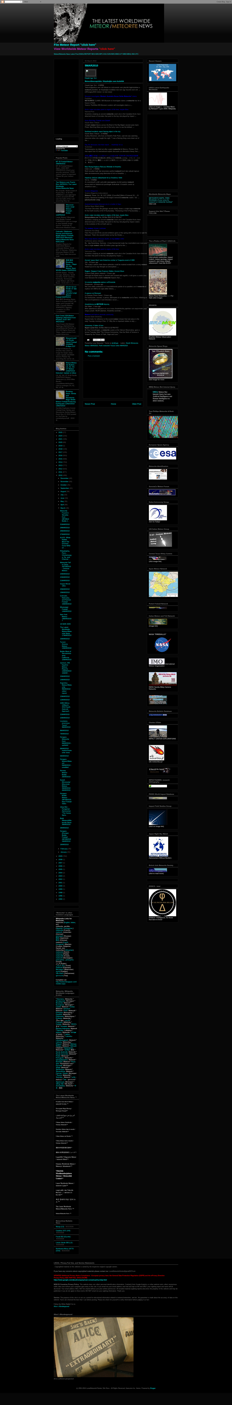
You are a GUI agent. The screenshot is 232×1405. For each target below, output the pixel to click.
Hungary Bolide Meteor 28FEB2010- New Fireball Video (66, 798)
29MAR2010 (65, 528)
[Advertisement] (113, 379)
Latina (67, 1034)
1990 (60, 899)
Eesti (65, 1011)
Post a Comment (94, 356)
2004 (60, 873)
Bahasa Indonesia (63, 1028)
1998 (60, 892)
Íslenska (60, 1030)
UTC (136, 54)
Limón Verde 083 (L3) (64, 1243)
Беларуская (60, 1001)
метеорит (59, 936)
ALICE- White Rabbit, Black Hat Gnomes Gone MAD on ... (65, 543)
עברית (73, 1032)
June (63, 498)
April (62, 505)
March (63, 508)
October (64, 485)
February (64, 849)
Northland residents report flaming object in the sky (102, 131)
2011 (60, 472)
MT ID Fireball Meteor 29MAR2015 (64, 163)
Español (59, 1014)
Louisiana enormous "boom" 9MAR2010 (65, 724)
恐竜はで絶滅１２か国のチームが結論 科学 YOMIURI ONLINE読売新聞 (111, 156)
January (64, 852)
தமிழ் (73, 1077)
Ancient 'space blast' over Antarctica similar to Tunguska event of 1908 (109, 260)
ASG (105, 54)
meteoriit (59, 967)
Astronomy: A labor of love (94, 325)
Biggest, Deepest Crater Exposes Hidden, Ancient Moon (104, 271)
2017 (60, 452)
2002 (60, 879)
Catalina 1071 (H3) (63, 1231)
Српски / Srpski (62, 1073)
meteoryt (59, 954)
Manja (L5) (60, 1227)
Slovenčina (60, 1069)
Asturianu (60, 999)
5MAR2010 (64, 756)
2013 (60, 465)
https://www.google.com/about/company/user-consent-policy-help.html (80, 1280)
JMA (133, 54)
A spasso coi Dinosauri (93, 293)
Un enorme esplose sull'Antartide (100, 282)
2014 (60, 462)
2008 (60, 859)
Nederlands (68, 1048)
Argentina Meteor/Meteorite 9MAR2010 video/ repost (66, 688)
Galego (58, 1024)
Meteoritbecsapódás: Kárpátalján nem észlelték (104, 81)
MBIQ (129, 54)
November (65, 481)
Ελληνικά (59, 1012)
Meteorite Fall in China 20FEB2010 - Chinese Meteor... (65, 566)
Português (60, 1058)
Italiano (58, 1032)
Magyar (59, 1044)
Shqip (58, 1067)
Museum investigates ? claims (111, 96)
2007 (60, 863)
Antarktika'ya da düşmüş (97, 304)
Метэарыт (60, 969)
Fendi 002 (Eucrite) (63, 1237)
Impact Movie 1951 (65, 585)
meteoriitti (59, 956)
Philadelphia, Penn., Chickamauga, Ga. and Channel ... (65, 555)
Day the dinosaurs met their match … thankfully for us (104, 145)
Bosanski (59, 1003)
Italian (73, 922)
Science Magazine (91, 191)
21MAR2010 (65, 580)
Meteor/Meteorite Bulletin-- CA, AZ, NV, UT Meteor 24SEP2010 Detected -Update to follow (66, 368)
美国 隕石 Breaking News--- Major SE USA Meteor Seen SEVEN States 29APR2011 (66, 265)
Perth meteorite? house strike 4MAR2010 (113, 346)
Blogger (152, 1388)
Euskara (59, 1018)
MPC (101, 54)
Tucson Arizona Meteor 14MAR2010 (65, 645)
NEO (93, 54)
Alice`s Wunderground (61, 1306)
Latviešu (68, 1036)
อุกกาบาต (59, 976)
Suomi (59, 1075)
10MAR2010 (65, 718)
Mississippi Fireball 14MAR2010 (65, 609)
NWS (113, 54)
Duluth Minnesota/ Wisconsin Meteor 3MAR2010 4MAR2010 (65, 785)
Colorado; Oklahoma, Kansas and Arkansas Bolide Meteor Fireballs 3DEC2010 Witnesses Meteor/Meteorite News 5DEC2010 (65, 236)
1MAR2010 (64, 844)
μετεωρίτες (70, 960)
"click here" (88, 44)
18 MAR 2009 (65, 624)
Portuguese (68, 928)
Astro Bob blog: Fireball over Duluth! (97, 120)
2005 (60, 869)
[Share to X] (99, 340)
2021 (60, 439)
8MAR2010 (64, 730)
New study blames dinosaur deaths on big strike (104, 239)
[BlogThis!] (96, 340)
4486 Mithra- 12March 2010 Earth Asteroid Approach (65, 707)
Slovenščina (60, 1071)
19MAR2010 (65, 592)
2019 (60, 446)
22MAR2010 (65, 577)
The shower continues (95, 228)
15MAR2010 (65, 676)
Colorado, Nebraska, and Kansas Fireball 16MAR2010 (65, 600)
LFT (121, 54)
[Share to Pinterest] (103, 340)
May (62, 501)
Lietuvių (59, 1042)
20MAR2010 (65, 589)
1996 (60, 896)
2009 (60, 856)
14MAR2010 (65, 680)
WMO (117, 54)
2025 (60, 432)
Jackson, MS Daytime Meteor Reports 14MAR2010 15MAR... (65, 668)
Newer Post (90, 404)
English (67, 922)
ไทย (64, 1079)
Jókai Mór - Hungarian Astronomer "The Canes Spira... (65, 811)
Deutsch (67, 1009)
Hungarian (60, 944)
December (65, 478)
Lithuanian (69, 950)
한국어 (73, 1024)
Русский (59, 1065)
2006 (60, 866)
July (62, 495)
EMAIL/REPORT (85, 54)
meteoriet (59, 952)
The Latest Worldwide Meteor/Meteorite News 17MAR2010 (66, 631)
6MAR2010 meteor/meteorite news (66, 751)
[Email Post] (88, 340)
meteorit (59, 932)
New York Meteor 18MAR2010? (65, 618)
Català (58, 1007)
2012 (60, 469)
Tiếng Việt (59, 1084)
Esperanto (60, 1016)
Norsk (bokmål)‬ (62, 1052)
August (63, 491)
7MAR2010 (64, 734)
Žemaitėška (60, 1086)
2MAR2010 (64, 828)
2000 (60, 886)
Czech (65, 942)
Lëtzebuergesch (62, 1040)
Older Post (136, 404)
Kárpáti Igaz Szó (91, 78)
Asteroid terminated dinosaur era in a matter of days (103, 204)
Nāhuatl (73, 1046)
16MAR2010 (65, 639)
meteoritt (59, 958)
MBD (124, 54)
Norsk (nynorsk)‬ (62, 1054)
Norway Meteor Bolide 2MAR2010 (65, 774)
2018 (60, 449)
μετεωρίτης (60, 960)
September (65, 488)
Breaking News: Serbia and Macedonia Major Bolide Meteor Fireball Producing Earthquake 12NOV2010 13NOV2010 (66, 398)
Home (113, 404)
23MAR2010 (65, 574)
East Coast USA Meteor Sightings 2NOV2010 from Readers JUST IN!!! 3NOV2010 (66, 319)
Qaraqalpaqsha (62, 1060)
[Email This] (94, 340)
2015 (60, 459)
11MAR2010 (64, 714)
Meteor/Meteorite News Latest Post (66, 54)
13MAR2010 (65, 696)
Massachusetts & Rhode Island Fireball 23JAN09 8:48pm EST (71, 342)
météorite (59, 930)
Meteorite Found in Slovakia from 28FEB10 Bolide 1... (64, 516)
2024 (60, 436)
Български (60, 1005)
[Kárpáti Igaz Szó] (91, 75)
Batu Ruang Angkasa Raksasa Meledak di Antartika (103, 167)
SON (109, 54)
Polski (58, 1056)
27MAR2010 (65, 534)
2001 (60, 883)
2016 (60, 455)
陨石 (57, 940)
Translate (64, 150)
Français (59, 1022)
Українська (60, 1082)
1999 (60, 889)
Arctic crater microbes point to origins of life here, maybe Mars (107, 109)
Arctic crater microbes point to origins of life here (102, 249)
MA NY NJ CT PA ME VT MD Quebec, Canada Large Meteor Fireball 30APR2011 (66, 292)
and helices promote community (99, 314)
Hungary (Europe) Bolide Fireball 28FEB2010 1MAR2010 (65, 836)
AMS (97, 54)
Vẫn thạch (60, 973)
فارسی (67, 1020)
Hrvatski (64, 1026)
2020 (60, 442)
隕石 (57, 938)
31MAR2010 (65, 524)
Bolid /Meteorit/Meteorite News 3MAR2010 (66, 821)
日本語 (67, 1050)
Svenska (59, 1077)
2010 (60, 475)
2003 (60, 876)
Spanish (59, 928)
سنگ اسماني (61, 965)
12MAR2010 (65, 700)
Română (59, 1062)
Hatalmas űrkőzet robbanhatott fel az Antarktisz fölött (103, 178)
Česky (72, 1007)
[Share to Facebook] (101, 340)
